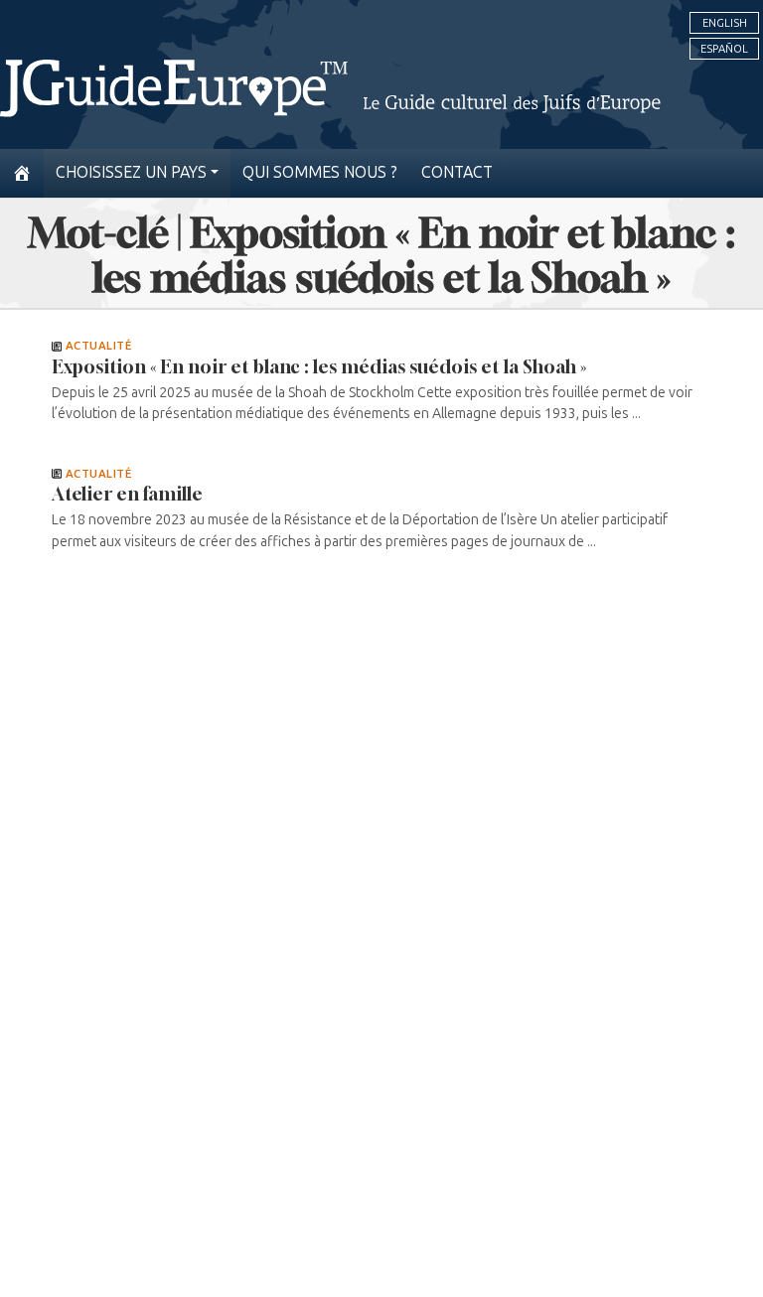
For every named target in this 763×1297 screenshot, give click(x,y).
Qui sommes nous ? (319, 172)
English (724, 23)
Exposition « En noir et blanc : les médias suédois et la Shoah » (319, 366)
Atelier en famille (127, 493)
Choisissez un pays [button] (131, 172)
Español (724, 49)
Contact (457, 172)
